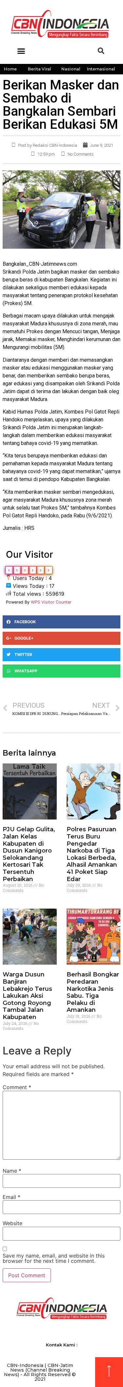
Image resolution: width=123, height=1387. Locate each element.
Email (11, 1197)
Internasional (101, 69)
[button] (21, 51)
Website (12, 1223)
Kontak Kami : (61, 1344)
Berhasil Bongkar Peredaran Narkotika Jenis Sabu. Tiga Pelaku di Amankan (93, 992)
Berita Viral (39, 69)
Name (12, 1170)
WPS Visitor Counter (51, 602)
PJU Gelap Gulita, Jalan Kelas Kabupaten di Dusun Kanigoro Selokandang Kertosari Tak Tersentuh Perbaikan (29, 854)
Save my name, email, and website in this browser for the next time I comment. (54, 1258)
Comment (17, 1087)
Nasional (70, 69)
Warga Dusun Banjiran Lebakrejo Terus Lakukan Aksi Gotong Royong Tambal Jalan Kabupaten (27, 996)
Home (10, 69)
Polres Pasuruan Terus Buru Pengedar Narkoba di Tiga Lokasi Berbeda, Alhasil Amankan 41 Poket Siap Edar (92, 854)
